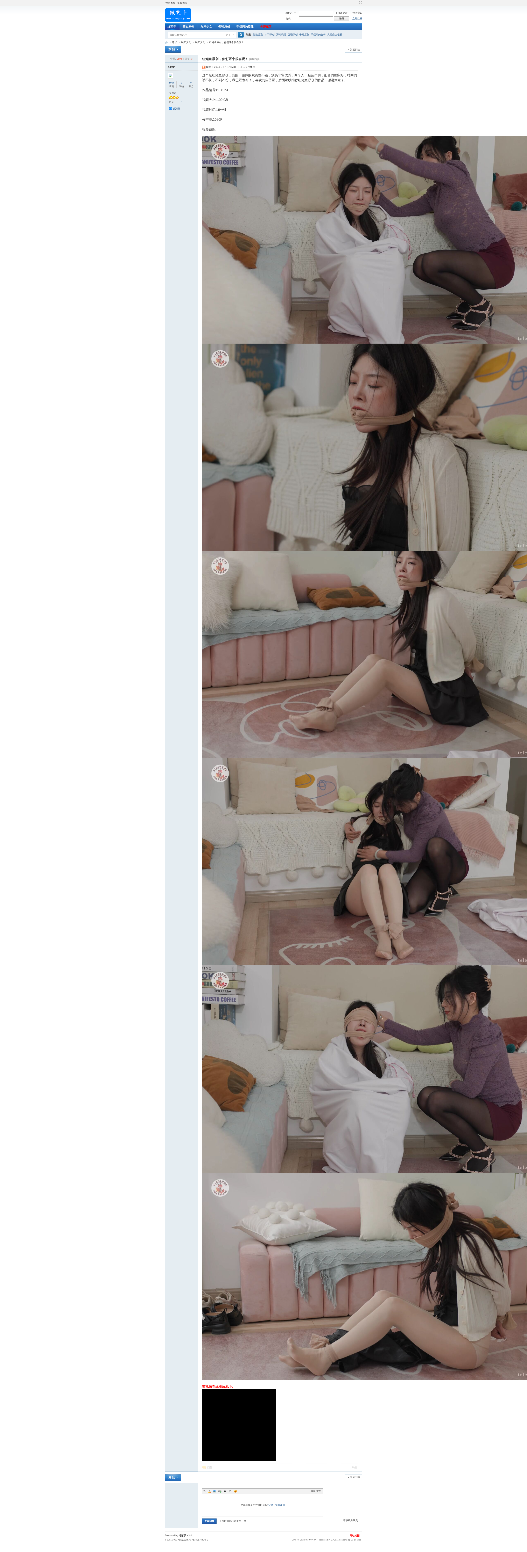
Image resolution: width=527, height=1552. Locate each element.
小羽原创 (270, 34)
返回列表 (355, 49)
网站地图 (355, 1535)
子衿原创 (304, 34)
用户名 (289, 13)
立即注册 (357, 18)
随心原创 (188, 26)
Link (220, 1491)
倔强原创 (224, 26)
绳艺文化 (186, 42)
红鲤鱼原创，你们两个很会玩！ (226, 42)
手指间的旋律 (245, 26)
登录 (270, 1505)
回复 (209, 1467)
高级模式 (316, 1491)
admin (171, 67)
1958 (172, 82)
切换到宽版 (360, 3)
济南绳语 (281, 34)
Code (230, 1491)
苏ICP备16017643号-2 (197, 1540)
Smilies (235, 1491)
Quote (225, 1491)
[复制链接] (254, 59)
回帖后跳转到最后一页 (234, 1521)
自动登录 (342, 13)
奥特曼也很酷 (334, 34)
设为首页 (170, 2)
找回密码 (357, 13)
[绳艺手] (178, 20)
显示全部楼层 (247, 67)
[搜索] (240, 34)
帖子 (228, 35)
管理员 (172, 93)
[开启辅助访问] (357, 3)
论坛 (174, 42)
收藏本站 (182, 2)
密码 (288, 18)
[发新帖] (173, 49)
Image (215, 1491)
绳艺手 (172, 26)
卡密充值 (266, 26)
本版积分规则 (350, 1520)
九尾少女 (206, 26)
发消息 (176, 108)
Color (210, 1491)
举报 (354, 1467)
